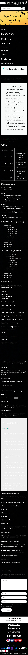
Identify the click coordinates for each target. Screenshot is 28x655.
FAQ (14, 287)
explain (15, 217)
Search (23, 8)
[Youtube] (20, 640)
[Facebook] (12, 640)
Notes (20, 108)
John (5, 163)
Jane (5, 156)
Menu (3, 3)
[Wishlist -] (23, 3)
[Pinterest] (16, 640)
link (14, 305)
